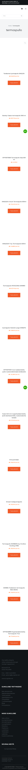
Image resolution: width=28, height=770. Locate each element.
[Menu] (25, 8)
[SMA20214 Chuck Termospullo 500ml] (14, 186)
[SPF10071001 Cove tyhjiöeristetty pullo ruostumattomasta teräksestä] (14, 354)
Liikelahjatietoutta (7, 697)
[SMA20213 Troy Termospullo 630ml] (14, 228)
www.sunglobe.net (7, 678)
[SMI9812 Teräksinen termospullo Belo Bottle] (14, 572)
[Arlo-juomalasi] (14, 444)
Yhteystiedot (5, 699)
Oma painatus (6, 705)
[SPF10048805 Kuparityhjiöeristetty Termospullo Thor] (14, 616)
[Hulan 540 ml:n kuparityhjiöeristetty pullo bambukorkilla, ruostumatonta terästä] (14, 398)
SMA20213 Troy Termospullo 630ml (14, 243)
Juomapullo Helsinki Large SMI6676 (14, 328)
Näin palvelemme (7, 691)
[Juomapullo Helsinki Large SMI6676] (14, 312)
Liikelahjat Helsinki (7, 758)
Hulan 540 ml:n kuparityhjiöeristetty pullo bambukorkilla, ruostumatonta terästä (14, 415)
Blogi (3, 703)
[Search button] (21, 15)
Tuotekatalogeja (7, 701)
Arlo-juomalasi (14, 459)
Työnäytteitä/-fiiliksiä (10, 749)
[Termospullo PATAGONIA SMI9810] (14, 270)
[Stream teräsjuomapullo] (14, 486)
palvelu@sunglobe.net (13, 675)
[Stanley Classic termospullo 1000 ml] (14, 100)
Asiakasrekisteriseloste (8, 693)
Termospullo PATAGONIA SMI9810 (14, 285)
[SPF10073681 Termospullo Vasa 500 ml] (14, 142)
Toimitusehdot (6, 695)
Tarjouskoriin (14, 83)
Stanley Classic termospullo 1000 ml (14, 115)
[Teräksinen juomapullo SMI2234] (14, 58)
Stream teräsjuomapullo (14, 502)
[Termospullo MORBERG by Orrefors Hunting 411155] (14, 528)
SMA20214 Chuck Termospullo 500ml (14, 201)
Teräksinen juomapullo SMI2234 (14, 73)
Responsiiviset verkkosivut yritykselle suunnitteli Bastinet (14, 767)
